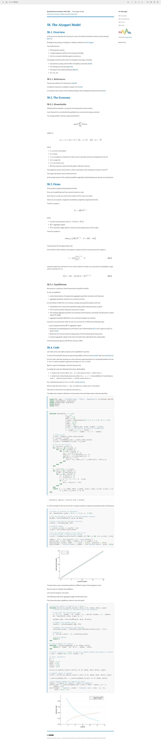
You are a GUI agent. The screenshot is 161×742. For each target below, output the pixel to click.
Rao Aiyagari (89, 42)
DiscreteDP (94, 355)
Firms (53, 184)
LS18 (80, 87)
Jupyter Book (128, 37)
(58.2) (57, 331)
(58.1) (94, 329)
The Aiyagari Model (64, 25)
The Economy (58, 97)
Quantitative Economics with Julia (58, 11)
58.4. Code (121, 25)
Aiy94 (89, 64)
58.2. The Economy (124, 19)
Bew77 (49, 39)
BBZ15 (75, 70)
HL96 (70, 67)
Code (53, 347)
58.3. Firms (122, 22)
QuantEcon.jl (109, 355)
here (104, 91)
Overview (56, 32)
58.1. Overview (123, 16)
